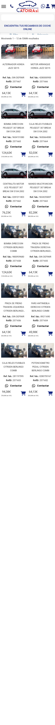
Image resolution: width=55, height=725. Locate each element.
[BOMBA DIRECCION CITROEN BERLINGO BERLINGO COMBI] (14, 230)
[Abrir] (3, 6)
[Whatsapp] (43, 6)
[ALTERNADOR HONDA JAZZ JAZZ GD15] (14, 51)
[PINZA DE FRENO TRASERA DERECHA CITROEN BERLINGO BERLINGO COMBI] (41, 230)
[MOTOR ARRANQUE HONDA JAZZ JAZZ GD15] (41, 51)
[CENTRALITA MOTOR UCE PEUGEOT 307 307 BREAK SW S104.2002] (14, 171)
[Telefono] (12, 6)
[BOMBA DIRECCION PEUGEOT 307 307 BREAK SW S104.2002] (14, 111)
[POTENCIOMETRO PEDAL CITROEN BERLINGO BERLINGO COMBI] (41, 350)
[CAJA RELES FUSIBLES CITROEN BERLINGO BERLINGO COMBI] (14, 350)
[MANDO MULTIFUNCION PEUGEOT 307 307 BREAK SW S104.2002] (41, 171)
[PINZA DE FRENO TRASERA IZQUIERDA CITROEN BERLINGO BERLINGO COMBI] (14, 290)
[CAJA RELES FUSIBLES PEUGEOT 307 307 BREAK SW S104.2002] (41, 111)
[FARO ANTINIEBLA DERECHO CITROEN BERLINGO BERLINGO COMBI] (41, 290)
